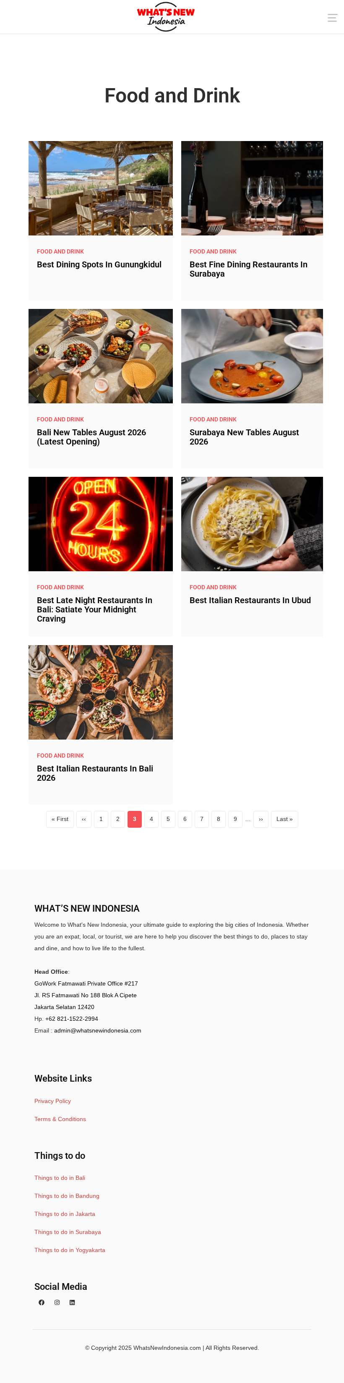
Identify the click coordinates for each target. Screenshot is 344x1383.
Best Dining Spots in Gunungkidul (99, 264)
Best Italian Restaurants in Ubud (250, 600)
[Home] (166, 16)
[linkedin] (72, 1302)
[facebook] (41, 1302)
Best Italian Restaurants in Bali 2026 (95, 773)
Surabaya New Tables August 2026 (244, 437)
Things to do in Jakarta (64, 1213)
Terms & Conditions (60, 1119)
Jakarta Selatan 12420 (64, 1007)
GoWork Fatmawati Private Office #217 (86, 983)
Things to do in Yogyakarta (69, 1250)
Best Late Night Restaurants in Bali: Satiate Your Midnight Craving (94, 609)
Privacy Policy (52, 1101)
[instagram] (57, 1302)
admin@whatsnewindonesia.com (97, 1030)
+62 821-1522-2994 (71, 1018)
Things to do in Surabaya (67, 1232)
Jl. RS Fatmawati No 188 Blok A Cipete (85, 995)
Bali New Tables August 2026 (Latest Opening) (91, 437)
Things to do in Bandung (66, 1195)
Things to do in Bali (59, 1177)
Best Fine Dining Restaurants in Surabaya (249, 269)
